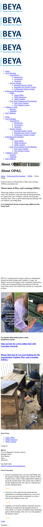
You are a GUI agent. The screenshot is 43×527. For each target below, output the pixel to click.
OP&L (30, 176)
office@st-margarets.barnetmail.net (13, 466)
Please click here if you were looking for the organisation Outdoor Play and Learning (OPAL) (20, 357)
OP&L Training (10, 442)
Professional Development (16, 176)
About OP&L (10, 438)
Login (3, 521)
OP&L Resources (11, 440)
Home (3, 176)
